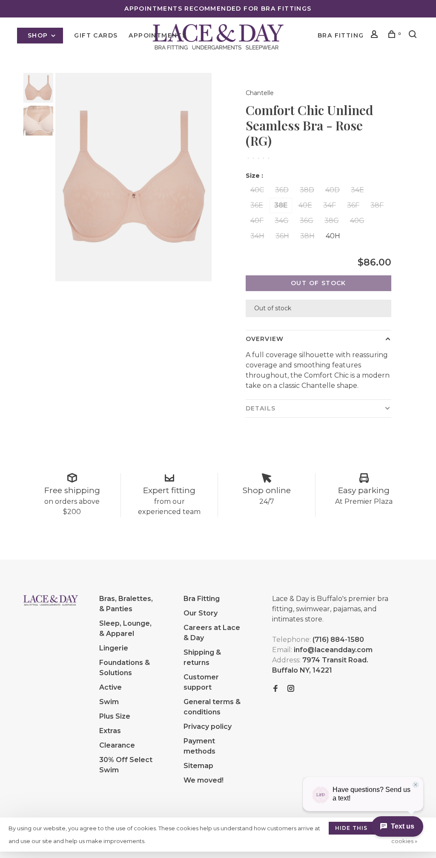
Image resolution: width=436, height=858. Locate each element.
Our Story (201, 613)
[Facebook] (275, 689)
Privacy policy (208, 726)
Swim (109, 702)
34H (257, 236)
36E (256, 205)
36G (306, 221)
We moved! (204, 780)
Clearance (117, 745)
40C (257, 190)
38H (307, 236)
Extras (110, 731)
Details (260, 408)
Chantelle (260, 93)
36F (353, 205)
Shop (39, 35)
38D (307, 190)
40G (357, 221)
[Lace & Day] (50, 600)
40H (333, 236)
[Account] (375, 35)
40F (257, 221)
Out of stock (318, 283)
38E (280, 205)
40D (332, 190)
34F (329, 205)
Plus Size (114, 716)
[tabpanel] (133, 177)
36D (282, 190)
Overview (265, 339)
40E (305, 205)
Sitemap (198, 766)
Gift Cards (96, 35)
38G (331, 221)
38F (377, 205)
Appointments (157, 35)
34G (282, 221)
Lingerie (113, 648)
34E (357, 190)
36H (282, 236)
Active (110, 687)
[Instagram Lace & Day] (290, 689)
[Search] (414, 35)
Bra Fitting (341, 35)
